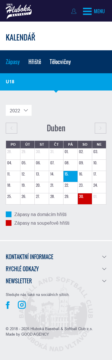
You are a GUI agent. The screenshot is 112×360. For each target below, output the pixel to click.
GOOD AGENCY (35, 334)
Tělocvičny (60, 62)
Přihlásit (75, 11)
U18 (10, 81)
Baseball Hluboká (19, 11)
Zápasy (13, 62)
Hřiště (34, 62)
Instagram (22, 305)
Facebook (7, 305)
